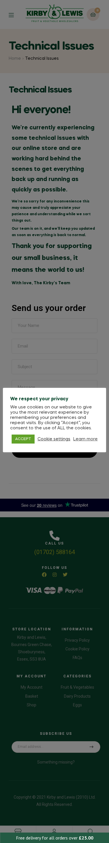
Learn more (85, 439)
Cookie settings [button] (53, 439)
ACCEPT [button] (23, 439)
